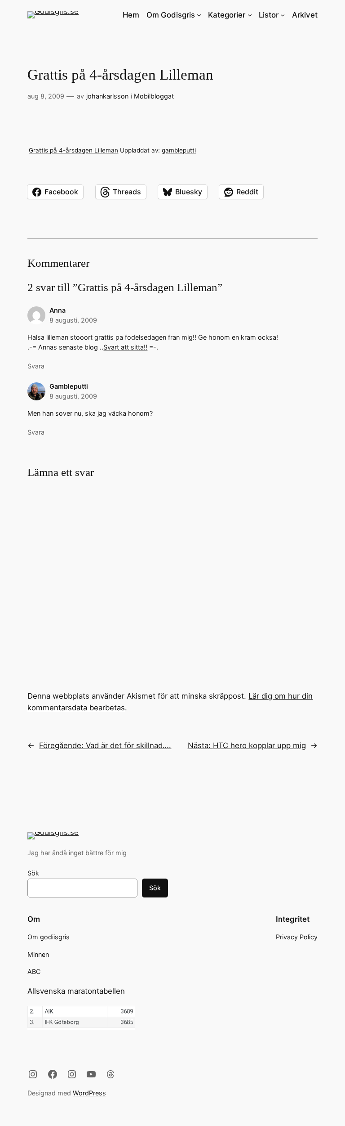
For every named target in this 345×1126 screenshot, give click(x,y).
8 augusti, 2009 (73, 320)
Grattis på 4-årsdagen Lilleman (73, 150)
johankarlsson (107, 96)
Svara (35, 366)
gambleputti (179, 150)
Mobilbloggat (154, 96)
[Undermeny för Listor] (282, 15)
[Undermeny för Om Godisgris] (199, 15)
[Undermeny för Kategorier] (250, 15)
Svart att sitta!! (125, 347)
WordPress (89, 1093)
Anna (57, 310)
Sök (33, 873)
